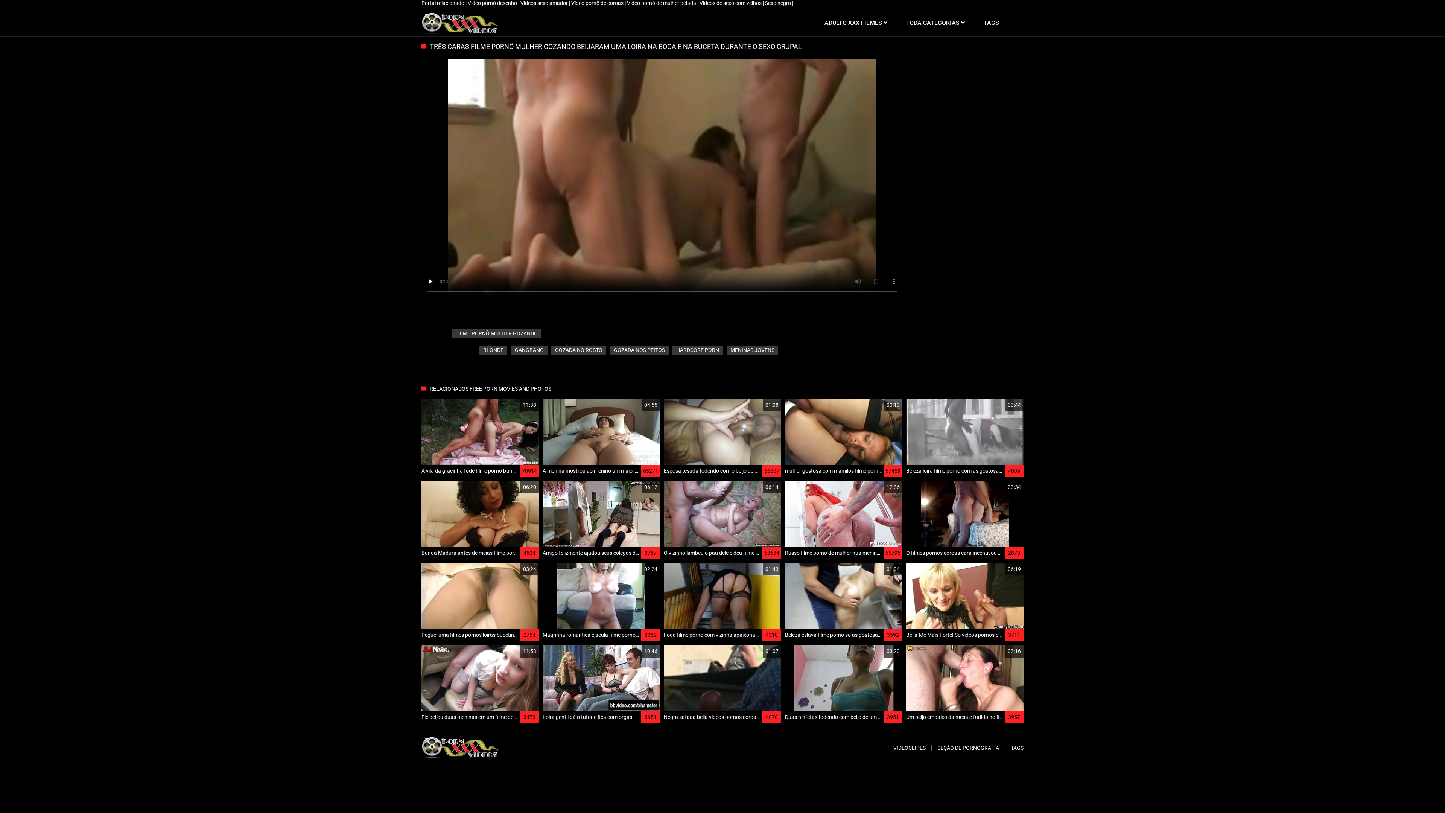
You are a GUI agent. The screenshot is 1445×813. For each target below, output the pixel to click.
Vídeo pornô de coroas (598, 3)
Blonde (493, 350)
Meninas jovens (752, 350)
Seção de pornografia (968, 748)
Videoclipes (909, 748)
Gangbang (529, 350)
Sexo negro (778, 3)
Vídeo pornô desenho (493, 3)
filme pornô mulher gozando (496, 333)
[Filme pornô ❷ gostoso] (459, 23)
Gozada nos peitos (639, 350)
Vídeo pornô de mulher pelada (662, 3)
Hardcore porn (697, 350)
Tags (1017, 748)
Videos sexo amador (544, 3)
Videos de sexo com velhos (731, 3)
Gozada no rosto (578, 350)
